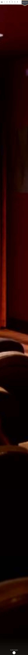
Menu (2, 2)
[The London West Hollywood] (11, 2)
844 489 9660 (18, 2)
